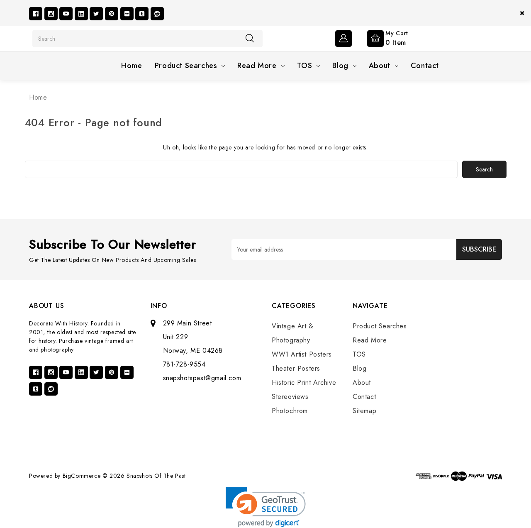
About (379, 65)
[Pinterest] (111, 13)
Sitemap (364, 411)
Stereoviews (290, 396)
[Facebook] (35, 13)
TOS (304, 65)
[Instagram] (51, 13)
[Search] (249, 38)
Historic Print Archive (304, 382)
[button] (265, 507)
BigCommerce (82, 476)
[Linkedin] (81, 13)
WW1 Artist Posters (302, 354)
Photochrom (290, 411)
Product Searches (186, 65)
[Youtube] (66, 13)
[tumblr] (142, 13)
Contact (425, 65)
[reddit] (157, 13)
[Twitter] (96, 13)
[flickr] (127, 13)
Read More (256, 65)
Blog (340, 65)
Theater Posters (296, 368)
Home (131, 65)
